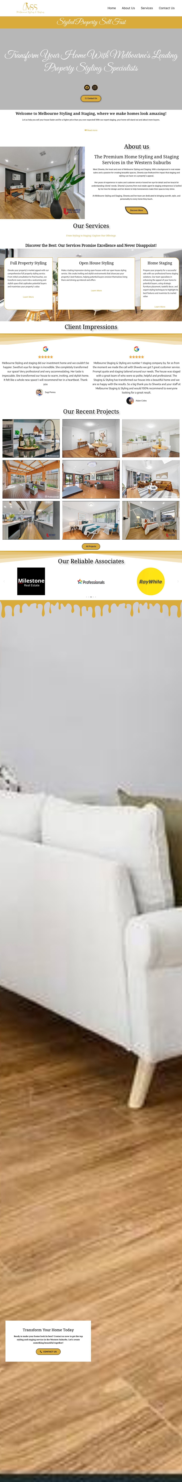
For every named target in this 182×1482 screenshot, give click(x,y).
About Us (128, 8)
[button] (4, 581)
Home (112, 8)
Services (147, 8)
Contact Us (167, 8)
